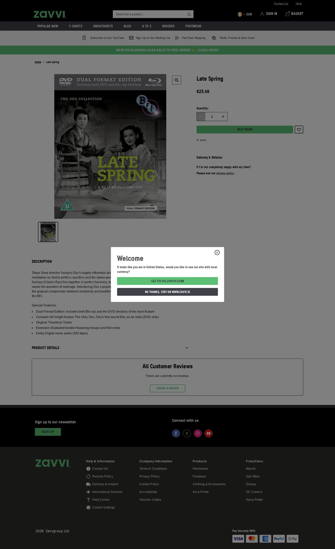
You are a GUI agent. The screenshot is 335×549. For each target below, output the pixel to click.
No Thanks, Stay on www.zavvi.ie (167, 292)
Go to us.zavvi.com (167, 281)
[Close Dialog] (217, 252)
